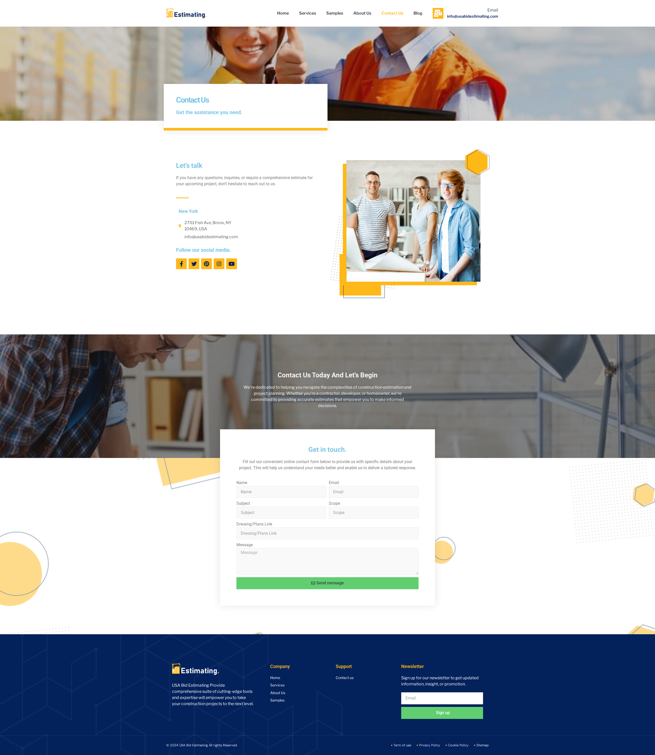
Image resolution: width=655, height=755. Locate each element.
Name (241, 482)
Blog (417, 13)
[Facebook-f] (181, 263)
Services (307, 13)
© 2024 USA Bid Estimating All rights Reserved (201, 745)
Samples (334, 13)
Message (244, 544)
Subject (243, 503)
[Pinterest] (206, 263)
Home (283, 13)
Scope (334, 503)
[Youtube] (231, 263)
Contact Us (392, 13)
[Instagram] (219, 263)
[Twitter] (194, 263)
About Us (362, 13)
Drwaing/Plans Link (254, 524)
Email (334, 482)
